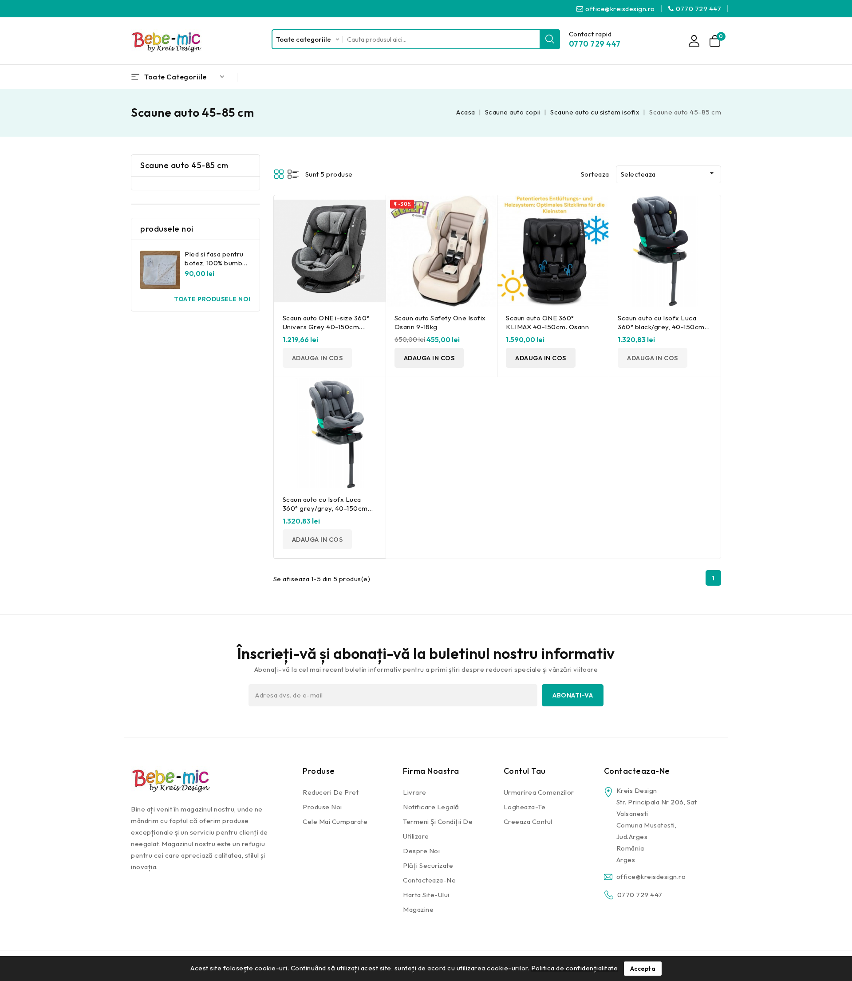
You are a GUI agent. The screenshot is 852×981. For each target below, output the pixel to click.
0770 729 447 (698, 8)
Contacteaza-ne (429, 880)
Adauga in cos (317, 358)
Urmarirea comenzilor (539, 792)
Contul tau (525, 771)
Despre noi (421, 851)
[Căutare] (550, 39)
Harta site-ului (426, 894)
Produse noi (322, 807)
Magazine (418, 909)
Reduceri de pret (331, 792)
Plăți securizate (428, 865)
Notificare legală (431, 807)
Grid (278, 174)
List (293, 174)
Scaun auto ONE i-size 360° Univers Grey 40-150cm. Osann (326, 327)
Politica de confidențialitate (574, 968)
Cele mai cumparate (335, 821)
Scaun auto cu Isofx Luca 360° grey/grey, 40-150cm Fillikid (325, 508)
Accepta (643, 968)
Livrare (414, 792)
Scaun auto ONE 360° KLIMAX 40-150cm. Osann (547, 322)
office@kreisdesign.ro (620, 8)
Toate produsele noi (212, 299)
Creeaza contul (528, 821)
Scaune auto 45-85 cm (184, 165)
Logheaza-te (525, 807)
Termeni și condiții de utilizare (438, 828)
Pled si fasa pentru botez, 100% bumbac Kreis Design (217, 263)
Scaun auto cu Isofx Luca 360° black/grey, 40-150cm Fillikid (661, 327)
